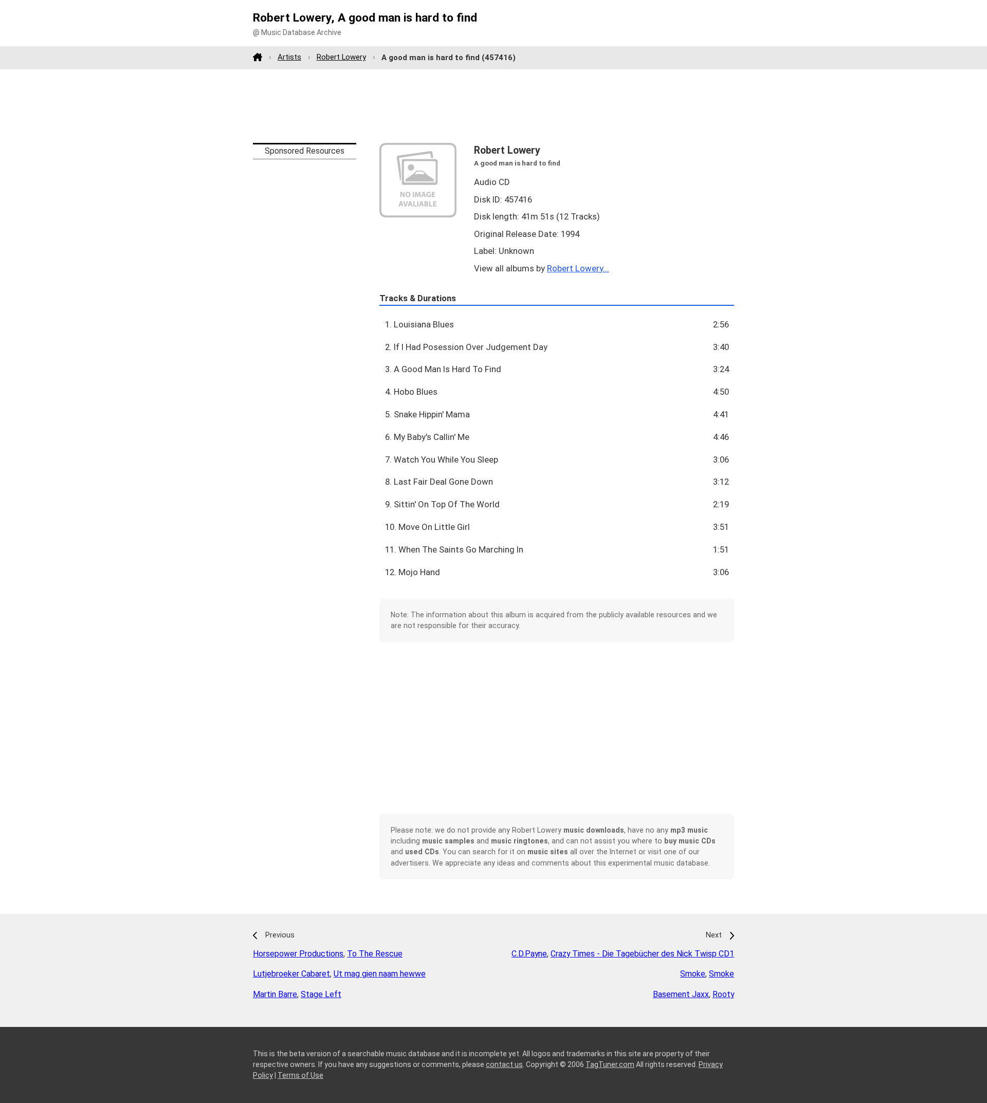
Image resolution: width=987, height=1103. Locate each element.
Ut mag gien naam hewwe (380, 974)
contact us (504, 1064)
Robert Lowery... (578, 268)
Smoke (692, 974)
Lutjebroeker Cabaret (291, 974)
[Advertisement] (493, 106)
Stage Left (321, 994)
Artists (289, 57)
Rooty (723, 994)
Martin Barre (275, 994)
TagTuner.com (610, 1064)
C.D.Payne (529, 954)
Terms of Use (300, 1075)
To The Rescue (375, 954)
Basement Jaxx (681, 994)
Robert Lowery (341, 57)
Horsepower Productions (298, 954)
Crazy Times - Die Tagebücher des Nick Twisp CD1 (642, 954)
